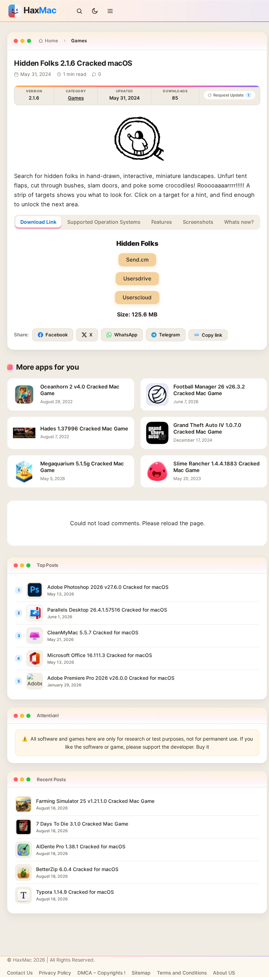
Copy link (212, 335)
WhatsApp (125, 334)
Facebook (57, 334)
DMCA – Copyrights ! (101, 973)
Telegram (169, 334)
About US (224, 973)
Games (76, 98)
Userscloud (137, 297)
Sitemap (141, 973)
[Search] (79, 11)
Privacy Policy (55, 973)
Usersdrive (137, 278)
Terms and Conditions (182, 973)
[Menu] (110, 11)
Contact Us (20, 973)
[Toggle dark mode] (95, 11)
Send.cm (137, 259)
